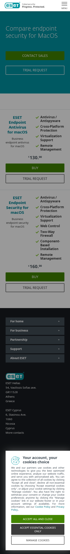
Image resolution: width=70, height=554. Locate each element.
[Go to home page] (15, 376)
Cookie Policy (42, 506)
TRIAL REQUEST (35, 70)
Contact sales (35, 55)
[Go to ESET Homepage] (25, 5)
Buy (35, 168)
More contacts (15, 432)
